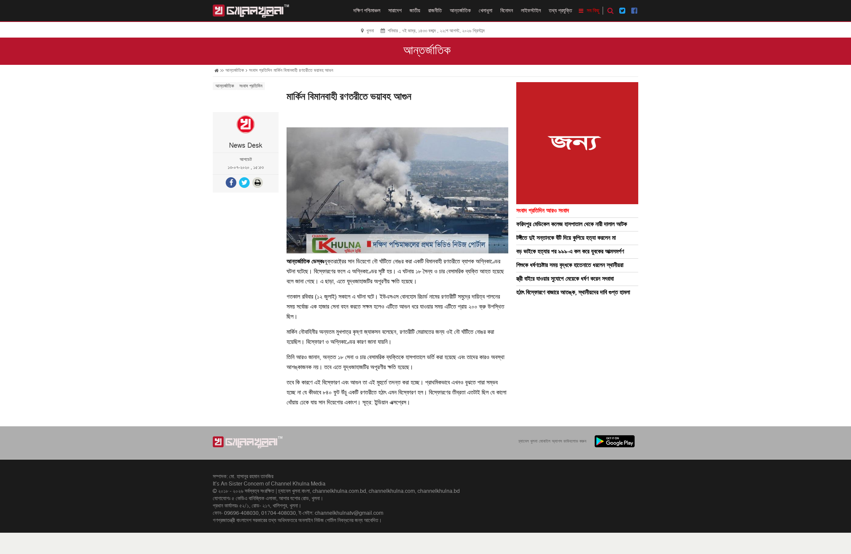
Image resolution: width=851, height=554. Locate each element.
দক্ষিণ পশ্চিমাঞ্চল (366, 10)
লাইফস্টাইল (531, 10)
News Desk (245, 145)
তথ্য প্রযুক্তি (560, 10)
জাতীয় (415, 10)
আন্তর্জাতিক (460, 10)
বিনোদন (506, 10)
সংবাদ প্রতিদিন (260, 70)
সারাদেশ (395, 10)
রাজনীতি (435, 10)
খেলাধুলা (485, 10)
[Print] (258, 183)
